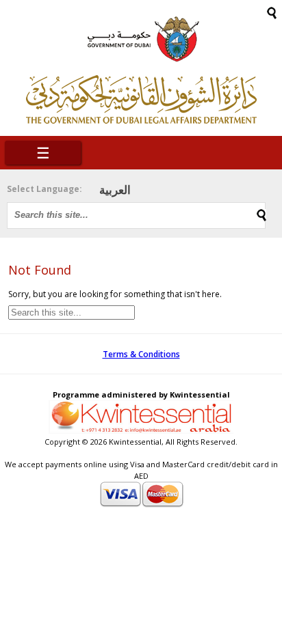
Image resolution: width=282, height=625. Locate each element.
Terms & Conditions (141, 354)
